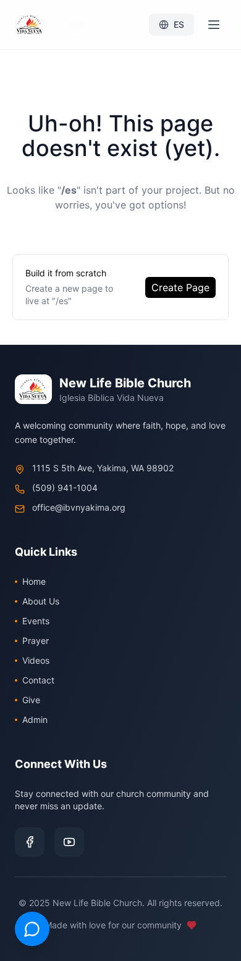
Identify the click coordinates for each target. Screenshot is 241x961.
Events (35, 621)
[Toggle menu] (213, 24)
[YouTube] (69, 842)
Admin (35, 719)
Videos (35, 660)
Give (31, 700)
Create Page (180, 287)
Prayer (35, 640)
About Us (40, 601)
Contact (38, 680)
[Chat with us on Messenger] (32, 929)
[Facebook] (29, 842)
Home (34, 581)
